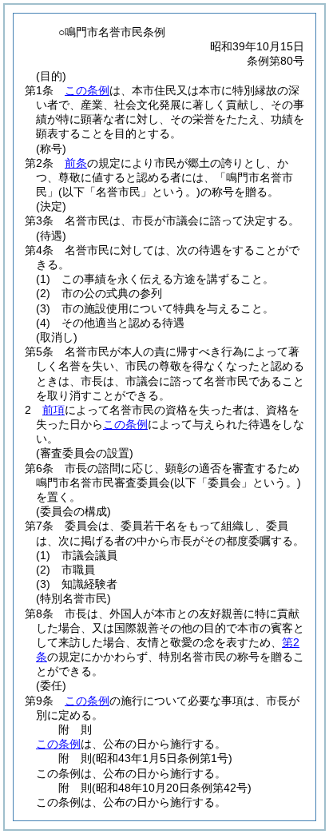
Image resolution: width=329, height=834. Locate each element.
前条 (76, 163)
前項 (53, 409)
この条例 (87, 90)
